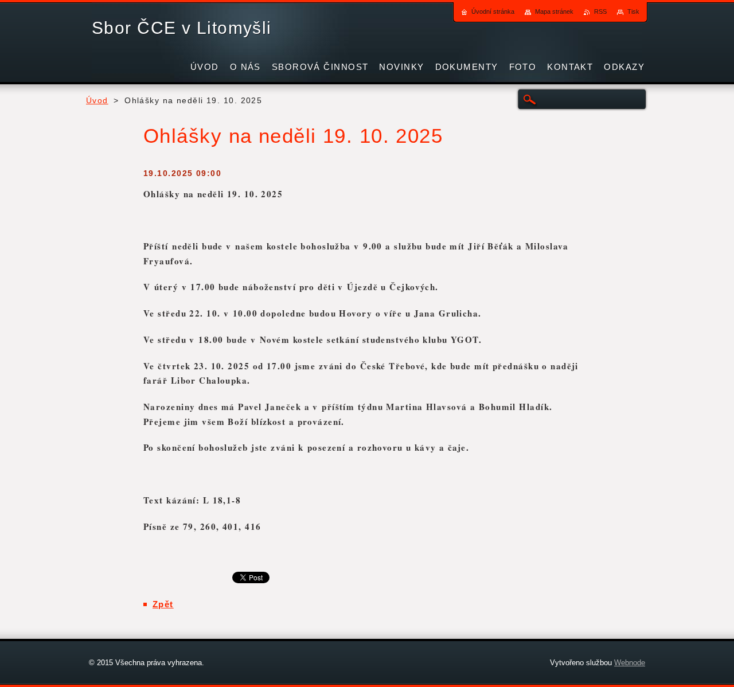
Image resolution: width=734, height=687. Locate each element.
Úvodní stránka (492, 11)
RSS (600, 11)
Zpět (163, 604)
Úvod (97, 100)
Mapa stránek (554, 11)
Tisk (633, 11)
